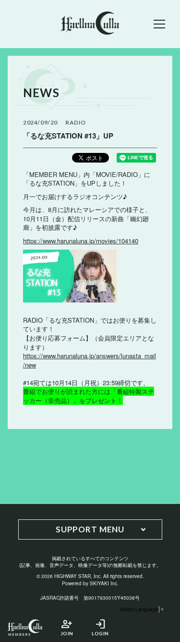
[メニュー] (159, 24)
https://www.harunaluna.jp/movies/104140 (80, 240)
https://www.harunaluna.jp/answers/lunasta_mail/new (89, 360)
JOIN (66, 627)
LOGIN (100, 627)
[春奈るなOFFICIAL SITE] (90, 24)
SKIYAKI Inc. (104, 583)
